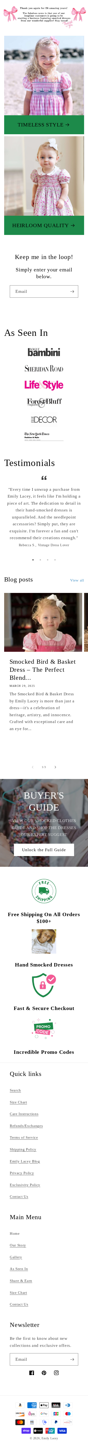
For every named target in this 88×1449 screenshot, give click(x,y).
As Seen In (19, 1269)
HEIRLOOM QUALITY (40, 225)
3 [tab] (47, 559)
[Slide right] (55, 767)
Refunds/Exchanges (26, 1126)
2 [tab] (40, 559)
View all (77, 580)
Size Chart (18, 1102)
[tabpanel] (44, 514)
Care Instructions (24, 1114)
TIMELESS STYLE (40, 125)
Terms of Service (24, 1137)
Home (15, 1233)
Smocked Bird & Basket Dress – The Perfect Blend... (43, 669)
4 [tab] (55, 559)
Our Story (18, 1245)
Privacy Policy (22, 1173)
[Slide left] (32, 767)
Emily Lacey (50, 1438)
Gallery (16, 1257)
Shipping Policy (23, 1149)
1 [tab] (33, 559)
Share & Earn (21, 1281)
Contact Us (19, 1196)
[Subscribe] (72, 291)
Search (15, 1090)
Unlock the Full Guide (44, 850)
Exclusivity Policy (25, 1185)
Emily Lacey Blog (25, 1161)
